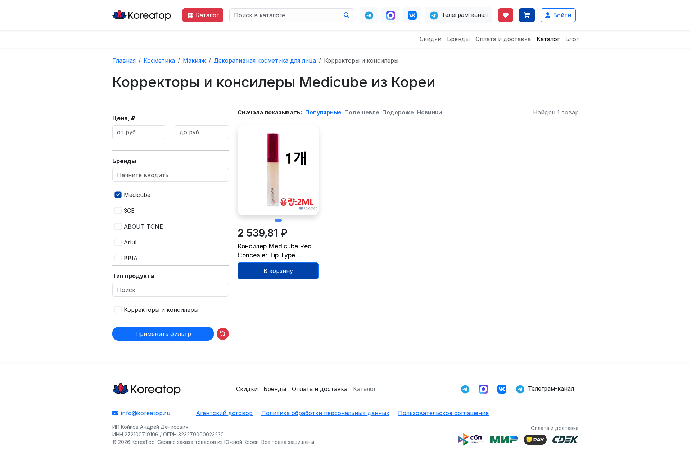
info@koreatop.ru (145, 413)
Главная (124, 60)
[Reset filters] (223, 334)
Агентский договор (224, 413)
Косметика (159, 60)
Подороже (398, 112)
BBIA (130, 258)
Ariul (130, 242)
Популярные (323, 112)
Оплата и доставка (503, 38)
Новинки (429, 112)
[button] (278, 220)
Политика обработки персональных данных (325, 413)
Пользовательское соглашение (443, 413)
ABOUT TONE (143, 226)
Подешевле (361, 112)
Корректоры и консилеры (161, 309)
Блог (572, 38)
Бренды (458, 38)
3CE (129, 210)
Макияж (194, 60)
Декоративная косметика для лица (265, 60)
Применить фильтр (163, 333)
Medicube (137, 194)
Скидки (430, 38)
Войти (562, 15)
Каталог (207, 15)
